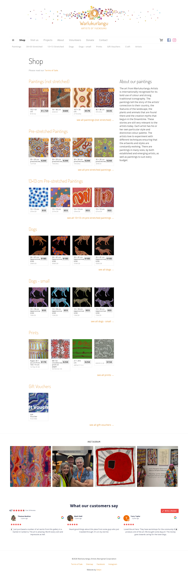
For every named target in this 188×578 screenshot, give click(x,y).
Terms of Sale (51, 70)
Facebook (101, 564)
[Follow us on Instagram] (174, 40)
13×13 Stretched (56, 46)
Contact (103, 40)
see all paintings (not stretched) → (95, 119)
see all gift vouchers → (102, 424)
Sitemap (89, 564)
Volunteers (75, 40)
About (60, 40)
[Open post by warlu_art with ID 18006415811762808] (30, 466)
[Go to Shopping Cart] (161, 40)
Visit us (34, 40)
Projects (48, 40)
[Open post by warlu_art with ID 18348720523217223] (115, 466)
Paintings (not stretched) (49, 81)
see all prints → (105, 375)
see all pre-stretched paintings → (96, 169)
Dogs (71, 46)
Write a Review (170, 511)
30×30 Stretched (34, 46)
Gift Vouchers (113, 46)
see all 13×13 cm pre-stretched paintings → (90, 217)
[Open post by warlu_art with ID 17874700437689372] (157, 466)
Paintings (16, 46)
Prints (99, 46)
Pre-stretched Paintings (48, 131)
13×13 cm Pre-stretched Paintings (56, 181)
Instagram (94, 441)
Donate (90, 40)
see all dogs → (106, 269)
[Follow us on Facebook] (169, 40)
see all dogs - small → (102, 321)
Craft (127, 46)
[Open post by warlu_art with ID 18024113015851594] (72, 466)
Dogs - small (39, 281)
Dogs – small (85, 46)
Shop (22, 40)
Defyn (98, 570)
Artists (138, 46)
